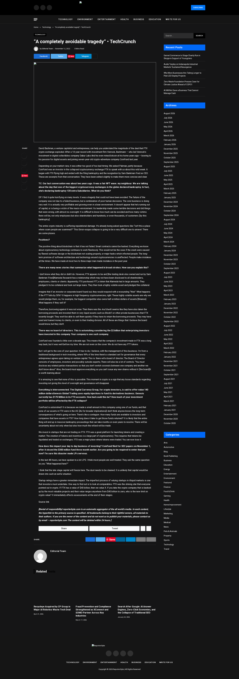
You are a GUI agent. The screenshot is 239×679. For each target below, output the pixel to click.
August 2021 (169, 379)
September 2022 (171, 321)
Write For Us (173, 19)
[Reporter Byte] (119, 7)
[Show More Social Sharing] (95, 56)
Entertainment (107, 19)
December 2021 (171, 361)
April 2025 (168, 184)
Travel (166, 549)
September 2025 (171, 162)
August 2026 (169, 113)
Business (138, 19)
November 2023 (171, 259)
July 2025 (168, 171)
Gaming (167, 496)
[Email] (24, 180)
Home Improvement (172, 505)
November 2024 (171, 206)
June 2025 (168, 175)
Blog (166, 451)
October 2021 (170, 370)
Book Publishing (171, 456)
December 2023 (171, 255)
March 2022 (169, 348)
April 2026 (168, 131)
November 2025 (171, 153)
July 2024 (168, 224)
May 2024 (168, 233)
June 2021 (168, 388)
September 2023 (171, 268)
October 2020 (170, 423)
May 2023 (168, 286)
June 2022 (168, 335)
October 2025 (170, 158)
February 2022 (170, 352)
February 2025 (170, 193)
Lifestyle (167, 509)
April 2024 (168, 237)
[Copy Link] (24, 187)
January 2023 (170, 304)
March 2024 (169, 242)
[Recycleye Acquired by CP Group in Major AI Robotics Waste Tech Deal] (53, 590)
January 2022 (170, 357)
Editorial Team (47, 49)
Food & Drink (169, 491)
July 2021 (168, 383)
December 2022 (171, 308)
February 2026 (170, 140)
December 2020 (171, 414)
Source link (44, 502)
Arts (165, 443)
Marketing (168, 513)
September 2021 (171, 374)
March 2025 (169, 189)
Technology (65, 19)
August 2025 (169, 166)
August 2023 (169, 273)
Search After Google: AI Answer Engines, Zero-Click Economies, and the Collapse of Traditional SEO (136, 609)
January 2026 (170, 144)
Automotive (169, 447)
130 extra (72, 190)
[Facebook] (24, 156)
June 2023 (168, 282)
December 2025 (171, 149)
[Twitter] (24, 163)
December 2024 (171, 202)
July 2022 (168, 330)
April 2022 (168, 343)
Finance (167, 487)
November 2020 (171, 419)
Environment (85, 19)
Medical (167, 522)
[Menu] (35, 19)
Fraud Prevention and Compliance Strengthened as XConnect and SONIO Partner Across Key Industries (93, 611)
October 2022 (170, 317)
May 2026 (168, 127)
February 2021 (170, 405)
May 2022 (168, 339)
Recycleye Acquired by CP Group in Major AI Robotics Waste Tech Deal (52, 608)
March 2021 (169, 401)
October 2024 (170, 211)
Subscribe (198, 8)
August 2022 (169, 326)
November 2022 (171, 312)
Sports (167, 540)
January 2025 (170, 197)
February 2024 (170, 246)
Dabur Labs (85, 155)
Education (155, 19)
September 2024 (171, 215)
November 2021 (171, 366)
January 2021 (170, 410)
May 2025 (168, 180)
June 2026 (168, 122)
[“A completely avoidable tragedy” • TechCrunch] (95, 102)
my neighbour (125, 183)
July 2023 (168, 277)
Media (166, 518)
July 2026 (168, 118)
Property (167, 536)
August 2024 (169, 220)
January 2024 (170, 251)
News (166, 527)
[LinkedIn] (24, 170)
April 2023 (168, 290)
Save (72, 56)
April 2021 (168, 397)
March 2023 (169, 295)
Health (124, 19)
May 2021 (168, 392)
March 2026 (169, 135)
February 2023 (170, 299)
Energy (167, 469)
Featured (168, 482)
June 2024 (168, 228)
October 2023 (170, 264)
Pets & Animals (170, 531)
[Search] (204, 19)
